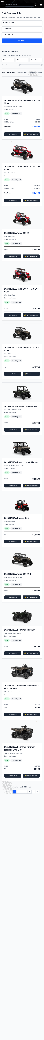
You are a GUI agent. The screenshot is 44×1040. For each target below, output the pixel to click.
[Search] (32, 4)
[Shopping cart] (36, 4)
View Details (13, 134)
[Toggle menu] (40, 4)
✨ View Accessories (31, 134)
